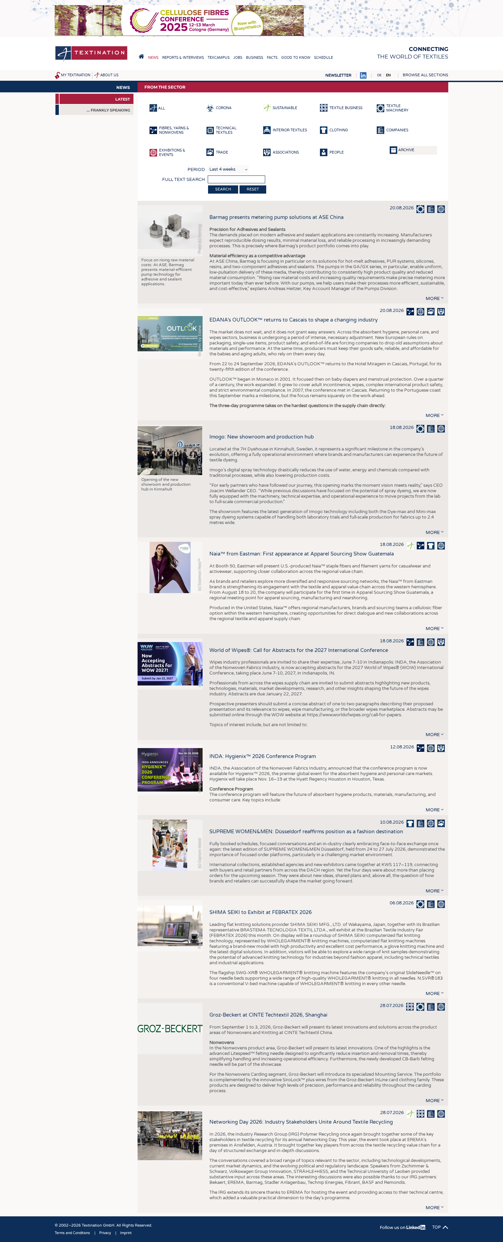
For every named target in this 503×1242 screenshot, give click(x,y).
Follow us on (393, 1227)
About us (109, 75)
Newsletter (338, 75)
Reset (253, 189)
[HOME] (141, 56)
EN (388, 75)
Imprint (126, 1233)
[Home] (91, 61)
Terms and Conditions (72, 1233)
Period (196, 169)
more (433, 298)
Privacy (105, 1233)
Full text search (183, 179)
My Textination (75, 75)
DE (379, 75)
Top (436, 1227)
